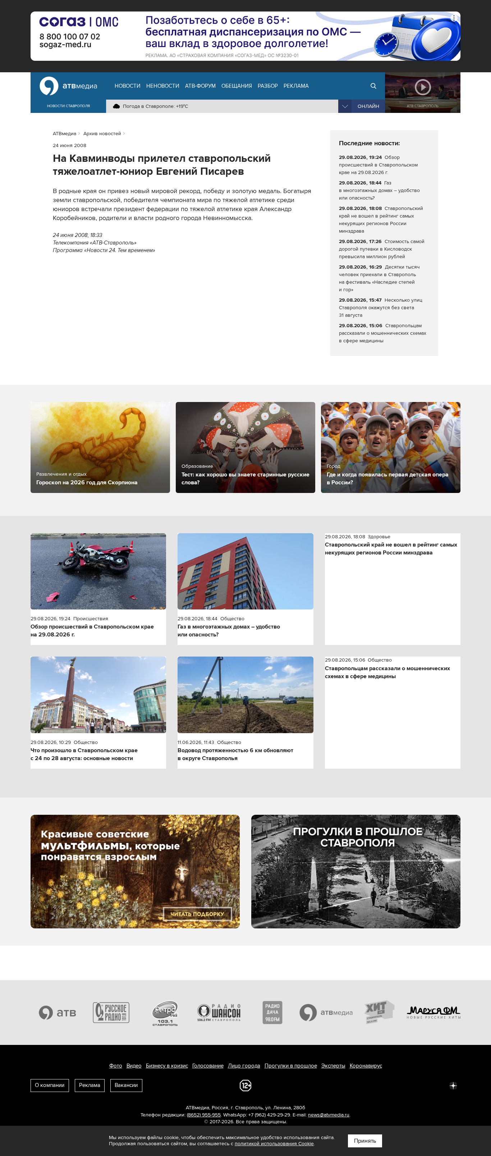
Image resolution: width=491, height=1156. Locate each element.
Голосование (208, 1066)
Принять (365, 1140)
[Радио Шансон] (219, 1012)
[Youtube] (421, 1085)
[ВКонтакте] (358, 1085)
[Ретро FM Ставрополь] (165, 1012)
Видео (134, 1066)
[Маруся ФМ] (434, 1012)
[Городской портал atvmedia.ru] (326, 1012)
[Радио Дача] (272, 1012)
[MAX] (406, 1085)
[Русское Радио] (111, 1012)
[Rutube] (437, 1085)
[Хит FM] (380, 1012)
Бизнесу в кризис (167, 1066)
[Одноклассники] (390, 1085)
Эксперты (333, 1066)
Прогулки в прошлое (291, 1066)
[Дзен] (453, 1085)
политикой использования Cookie (274, 1144)
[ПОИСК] (373, 86)
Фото (115, 1066)
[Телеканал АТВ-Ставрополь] (57, 1012)
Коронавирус (366, 1066)
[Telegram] (374, 1085)
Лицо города (244, 1066)
